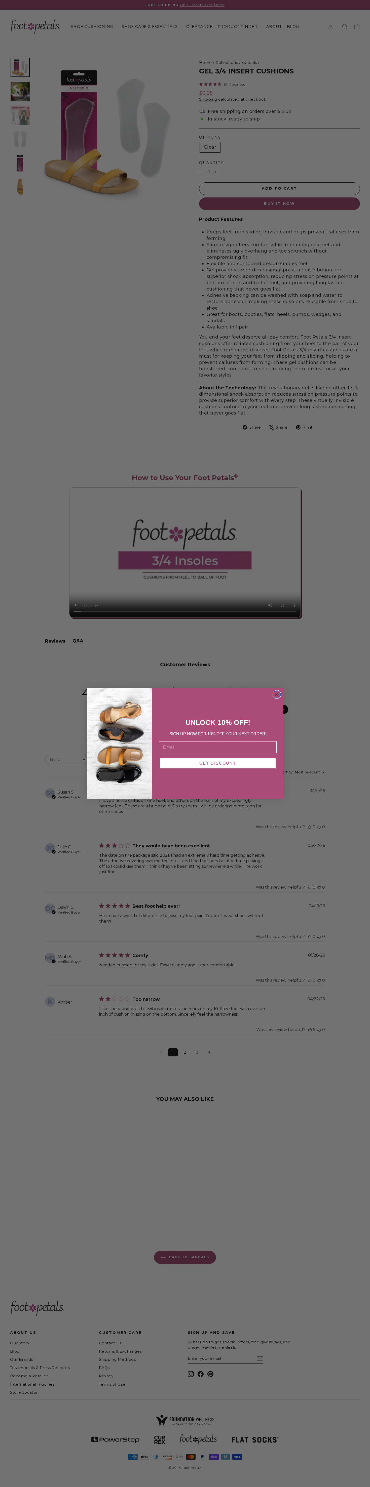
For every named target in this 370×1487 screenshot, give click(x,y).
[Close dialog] (277, 694)
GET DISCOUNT (217, 763)
